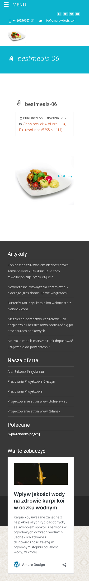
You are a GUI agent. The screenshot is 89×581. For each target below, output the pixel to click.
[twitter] (65, 16)
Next (66, 176)
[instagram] (71, 16)
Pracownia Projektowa (25, 391)
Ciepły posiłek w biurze (40, 124)
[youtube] (77, 16)
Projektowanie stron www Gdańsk (34, 411)
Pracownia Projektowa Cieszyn (31, 381)
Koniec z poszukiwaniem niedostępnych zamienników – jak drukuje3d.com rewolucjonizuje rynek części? (38, 271)
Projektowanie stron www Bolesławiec (37, 401)
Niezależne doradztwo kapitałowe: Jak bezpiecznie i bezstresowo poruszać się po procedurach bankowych (40, 325)
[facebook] (59, 16)
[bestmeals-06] (44, 180)
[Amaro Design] (13, 34)
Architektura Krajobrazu (26, 371)
